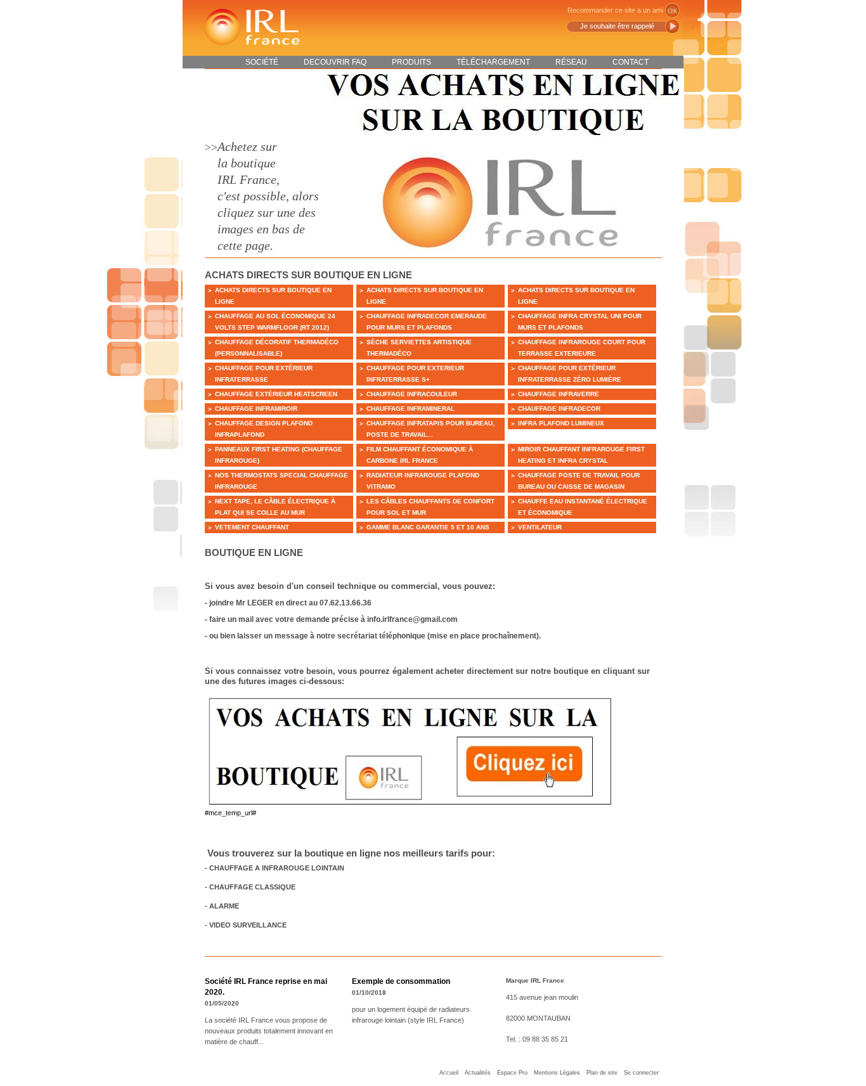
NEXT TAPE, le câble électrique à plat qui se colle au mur (275, 507)
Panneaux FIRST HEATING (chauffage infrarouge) (278, 455)
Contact (630, 62)
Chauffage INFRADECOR (559, 408)
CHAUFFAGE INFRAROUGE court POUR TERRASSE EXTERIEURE (581, 348)
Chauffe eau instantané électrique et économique (582, 507)
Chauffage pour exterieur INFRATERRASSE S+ (415, 374)
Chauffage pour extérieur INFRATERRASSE (264, 374)
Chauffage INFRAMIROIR (256, 408)
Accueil (448, 1073)
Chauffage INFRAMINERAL (410, 408)
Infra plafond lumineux (561, 423)
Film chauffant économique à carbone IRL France (419, 455)
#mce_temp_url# (230, 813)
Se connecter (641, 1073)
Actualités (478, 1073)
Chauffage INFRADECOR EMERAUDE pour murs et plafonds (426, 322)
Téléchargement (493, 62)
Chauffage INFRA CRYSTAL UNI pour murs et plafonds (580, 322)
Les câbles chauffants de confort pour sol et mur (430, 507)
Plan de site (601, 1073)
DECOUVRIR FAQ (335, 62)
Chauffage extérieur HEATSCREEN (276, 394)
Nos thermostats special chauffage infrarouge (281, 481)
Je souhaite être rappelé (617, 26)
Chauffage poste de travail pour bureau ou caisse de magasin (579, 481)
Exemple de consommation (401, 981)
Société (261, 62)
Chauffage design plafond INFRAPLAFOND (264, 429)
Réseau (571, 62)
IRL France (251, 27)
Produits (411, 62)
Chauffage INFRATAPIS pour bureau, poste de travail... (430, 429)
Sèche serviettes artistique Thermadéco (419, 348)
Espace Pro (512, 1073)
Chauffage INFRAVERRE (558, 394)
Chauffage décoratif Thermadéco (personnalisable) (277, 348)
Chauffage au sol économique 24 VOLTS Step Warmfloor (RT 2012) (275, 322)
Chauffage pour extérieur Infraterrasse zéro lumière (569, 374)
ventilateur (540, 527)
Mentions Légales (557, 1073)
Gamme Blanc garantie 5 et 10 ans (427, 527)
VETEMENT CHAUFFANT (252, 527)
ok (672, 10)
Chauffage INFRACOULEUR (411, 394)
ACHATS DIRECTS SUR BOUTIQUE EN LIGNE (273, 296)
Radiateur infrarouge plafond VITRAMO (422, 481)
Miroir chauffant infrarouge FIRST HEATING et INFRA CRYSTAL (581, 455)
